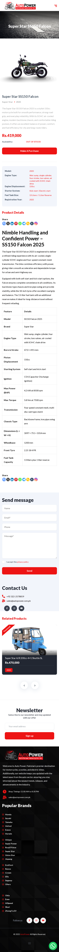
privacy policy (23, 562)
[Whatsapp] (20, 223)
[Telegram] (24, 223)
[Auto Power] (19, 6)
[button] (29, 943)
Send (29, 570)
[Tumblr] (32, 223)
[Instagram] (36, 223)
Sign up (29, 735)
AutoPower (25, 934)
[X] (8, 223)
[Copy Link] (28, 223)
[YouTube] (21, 608)
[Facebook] (4, 223)
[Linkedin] (12, 223)
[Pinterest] (16, 223)
